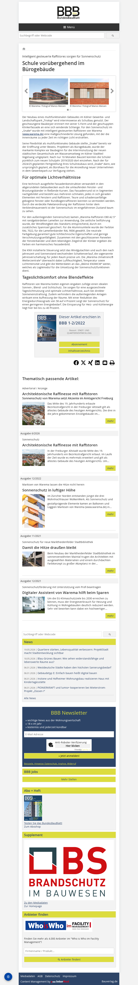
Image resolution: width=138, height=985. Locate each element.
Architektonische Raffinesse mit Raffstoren (60, 393)
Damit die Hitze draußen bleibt (49, 547)
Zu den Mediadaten (36, 902)
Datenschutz (52, 976)
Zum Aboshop (32, 826)
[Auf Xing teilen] (90, 364)
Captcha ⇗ (82, 750)
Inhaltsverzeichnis (79, 350)
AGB (40, 976)
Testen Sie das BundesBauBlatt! (43, 823)
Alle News (30, 698)
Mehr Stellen (69, 779)
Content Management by (35, 981)
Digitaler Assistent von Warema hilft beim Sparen (65, 592)
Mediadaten (27, 976)
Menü (71, 27)
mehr (110, 421)
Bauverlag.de (110, 981)
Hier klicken (73, 745)
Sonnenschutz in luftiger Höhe (48, 490)
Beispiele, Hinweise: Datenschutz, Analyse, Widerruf (50, 763)
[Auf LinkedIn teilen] (97, 364)
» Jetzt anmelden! (69, 756)
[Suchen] (112, 35)
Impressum (69, 976)
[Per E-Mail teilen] (105, 362)
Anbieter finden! (70, 959)
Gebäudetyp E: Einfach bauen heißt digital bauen (60, 673)
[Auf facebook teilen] (76, 364)
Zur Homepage (33, 906)
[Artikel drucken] (112, 362)
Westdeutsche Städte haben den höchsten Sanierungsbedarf (67, 667)
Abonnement (79, 344)
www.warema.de (33, 134)
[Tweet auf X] (83, 364)
